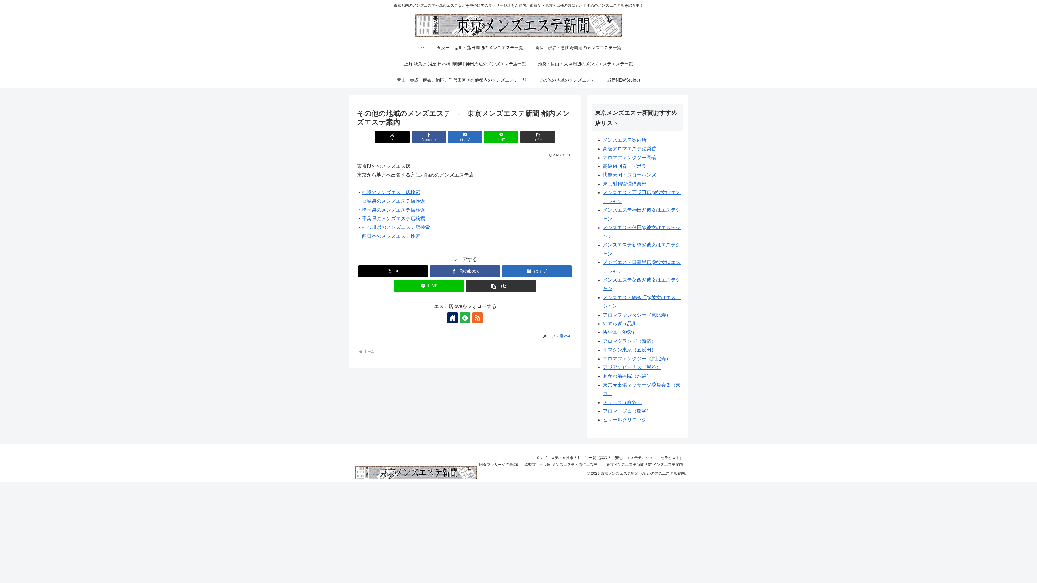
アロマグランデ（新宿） (629, 341)
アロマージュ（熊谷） (627, 411)
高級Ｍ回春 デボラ (625, 166)
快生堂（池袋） (620, 332)
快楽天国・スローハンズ (629, 175)
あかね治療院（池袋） (627, 376)
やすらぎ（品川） (622, 323)
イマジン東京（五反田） (629, 349)
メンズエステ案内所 (625, 140)
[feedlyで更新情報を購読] (465, 317)
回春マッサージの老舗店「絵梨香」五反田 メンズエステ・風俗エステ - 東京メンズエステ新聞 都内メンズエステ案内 (581, 464)
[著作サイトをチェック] (452, 317)
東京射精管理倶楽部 (625, 184)
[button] (537, 137)
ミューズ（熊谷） (622, 402)
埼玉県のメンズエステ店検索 (393, 210)
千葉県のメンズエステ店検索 (393, 218)
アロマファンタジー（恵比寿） (637, 315)
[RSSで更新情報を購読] (477, 317)
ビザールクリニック (625, 419)
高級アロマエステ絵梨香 (629, 148)
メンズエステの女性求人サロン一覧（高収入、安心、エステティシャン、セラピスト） (609, 458)
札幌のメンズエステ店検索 (391, 192)
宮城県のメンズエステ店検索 (393, 201)
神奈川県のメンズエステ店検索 (396, 227)
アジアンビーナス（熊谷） (632, 367)
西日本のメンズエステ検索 (391, 236)
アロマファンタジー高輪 (629, 157)
